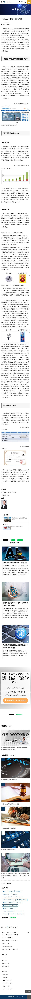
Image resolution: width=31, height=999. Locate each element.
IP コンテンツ (21, 913)
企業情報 (4, 971)
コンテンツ (19, 902)
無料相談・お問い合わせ (16, 700)
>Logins (22, 1)
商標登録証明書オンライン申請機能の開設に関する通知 (15, 604)
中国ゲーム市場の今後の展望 (8, 849)
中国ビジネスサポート (8, 902)
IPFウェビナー (14, 905)
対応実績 (4, 954)
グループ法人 (6, 986)
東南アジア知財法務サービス (9, 911)
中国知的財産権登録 (22, 899)
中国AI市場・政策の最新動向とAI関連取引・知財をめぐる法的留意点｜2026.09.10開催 (15, 748)
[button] (29, 2)
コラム (9, 24)
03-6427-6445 (20, 2)
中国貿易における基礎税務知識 (9, 779)
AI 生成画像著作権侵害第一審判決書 (15, 563)
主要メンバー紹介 (7, 983)
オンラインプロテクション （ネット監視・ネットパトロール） (15, 933)
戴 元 (2, 498)
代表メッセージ (7, 980)
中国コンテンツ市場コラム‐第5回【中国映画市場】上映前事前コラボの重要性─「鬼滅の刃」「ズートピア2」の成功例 (15, 876)
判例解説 (15, 894)
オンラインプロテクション (9, 899)
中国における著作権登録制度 (8, 828)
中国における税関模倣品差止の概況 (10, 804)
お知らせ (11, 891)
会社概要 (5, 974)
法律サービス (5, 24)
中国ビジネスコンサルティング (10, 908)
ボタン (25, 2)
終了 (5, 891)
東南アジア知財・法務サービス (10, 949)
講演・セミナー (6, 963)
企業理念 (5, 977)
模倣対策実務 (6, 894)
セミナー (5, 905)
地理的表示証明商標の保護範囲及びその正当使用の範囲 (15, 646)
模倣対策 (12, 913)
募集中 (5, 913)
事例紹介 (19, 891)
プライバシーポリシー (9, 989)
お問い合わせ (5, 966)
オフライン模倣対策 (8, 896)
